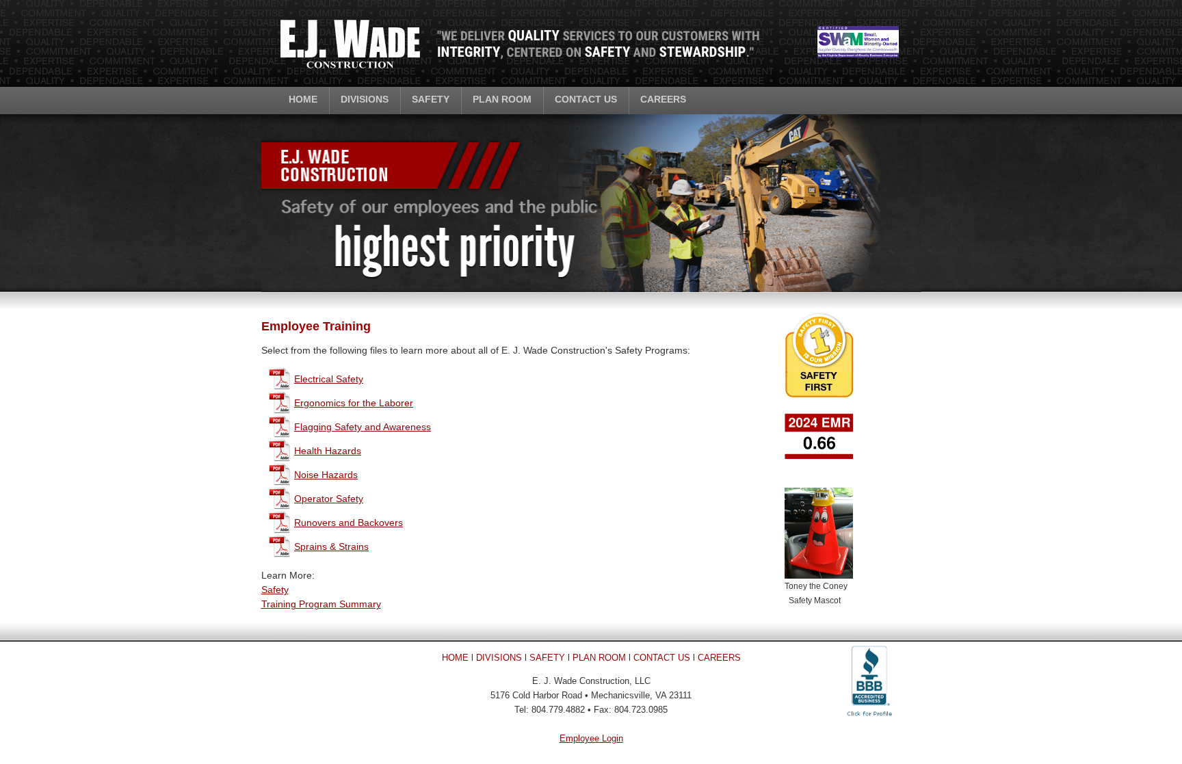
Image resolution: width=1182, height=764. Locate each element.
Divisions (365, 99)
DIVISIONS (499, 658)
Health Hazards (327, 450)
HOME (455, 658)
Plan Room (502, 99)
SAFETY (547, 658)
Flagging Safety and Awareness (362, 426)
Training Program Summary (321, 603)
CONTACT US (661, 658)
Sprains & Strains (331, 546)
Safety (430, 99)
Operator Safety (328, 498)
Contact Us (586, 99)
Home (303, 99)
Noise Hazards (326, 474)
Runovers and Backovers (348, 522)
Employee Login (591, 738)
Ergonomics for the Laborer (353, 402)
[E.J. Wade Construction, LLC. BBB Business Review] (870, 720)
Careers (663, 99)
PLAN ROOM (599, 658)
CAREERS (719, 658)
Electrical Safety (328, 378)
